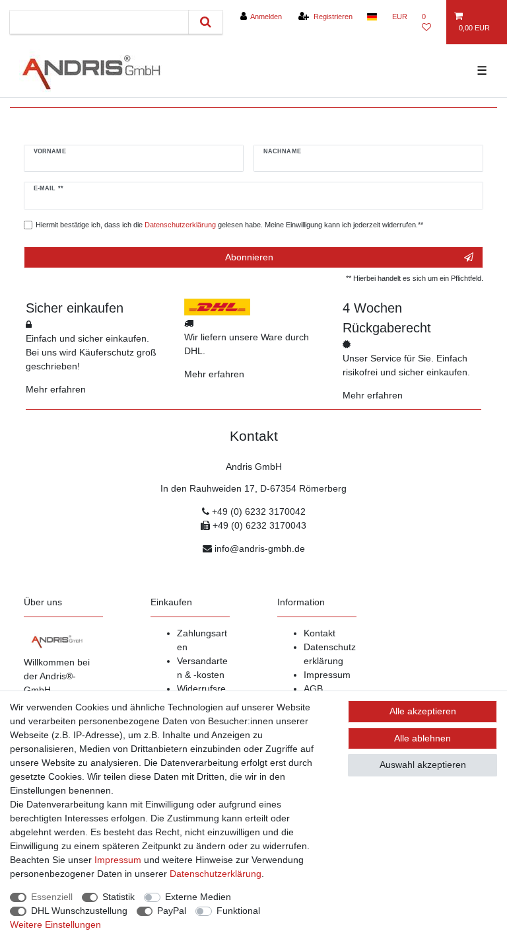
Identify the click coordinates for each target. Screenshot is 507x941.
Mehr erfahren (56, 389)
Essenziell (52, 896)
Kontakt (319, 633)
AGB (313, 688)
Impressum (327, 674)
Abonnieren (249, 257)
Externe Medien (198, 896)
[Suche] (205, 22)
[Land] (372, 16)
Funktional (238, 910)
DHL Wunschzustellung (79, 910)
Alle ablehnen (422, 738)
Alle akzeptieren (422, 711)
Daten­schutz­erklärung (215, 873)
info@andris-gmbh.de (260, 548)
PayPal (171, 910)
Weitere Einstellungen (55, 924)
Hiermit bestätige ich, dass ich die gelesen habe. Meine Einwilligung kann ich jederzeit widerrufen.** (229, 225)
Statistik (118, 896)
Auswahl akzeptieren (423, 764)
